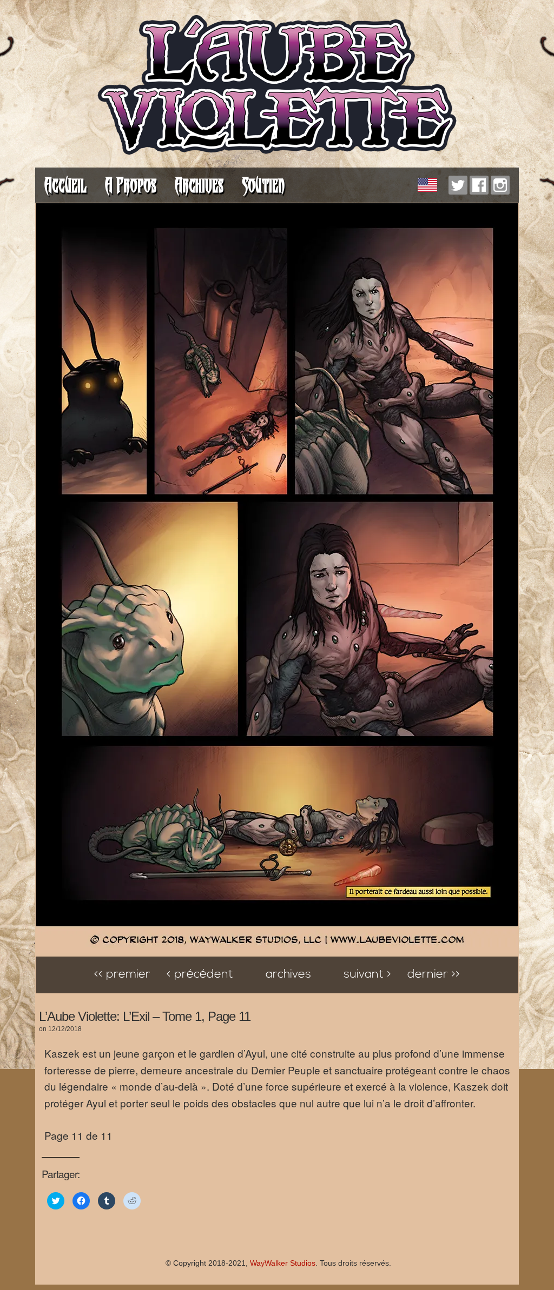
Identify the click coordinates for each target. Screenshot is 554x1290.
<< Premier (122, 974)
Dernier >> (433, 974)
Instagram (500, 185)
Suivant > (367, 974)
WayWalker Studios (282, 1263)
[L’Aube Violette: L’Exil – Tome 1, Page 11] (277, 950)
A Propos (130, 185)
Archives (199, 185)
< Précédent (200, 974)
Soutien (263, 185)
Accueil (65, 185)
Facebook (479, 185)
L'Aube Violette (277, 86)
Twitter (458, 185)
